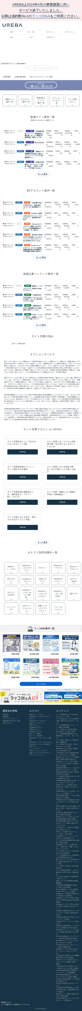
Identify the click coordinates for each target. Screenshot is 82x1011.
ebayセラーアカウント (74, 568)
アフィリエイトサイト (58, 608)
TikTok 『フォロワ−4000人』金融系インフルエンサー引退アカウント (32, 317)
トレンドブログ (11, 608)
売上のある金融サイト (34, 144)
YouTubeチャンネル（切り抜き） (58, 593)
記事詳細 (23, 452)
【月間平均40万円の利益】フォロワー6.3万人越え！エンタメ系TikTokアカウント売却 (32, 298)
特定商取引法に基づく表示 (11, 721)
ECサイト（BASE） (74, 580)
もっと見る (42, 174)
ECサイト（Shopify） (11, 594)
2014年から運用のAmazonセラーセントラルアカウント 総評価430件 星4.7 (32, 216)
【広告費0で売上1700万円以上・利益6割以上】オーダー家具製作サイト (32, 206)
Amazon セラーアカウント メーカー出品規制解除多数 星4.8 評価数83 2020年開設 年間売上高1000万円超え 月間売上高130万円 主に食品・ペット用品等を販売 (32, 248)
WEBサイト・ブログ (11, 568)
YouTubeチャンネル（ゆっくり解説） (27, 593)
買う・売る (31, 32)
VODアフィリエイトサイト (26, 608)
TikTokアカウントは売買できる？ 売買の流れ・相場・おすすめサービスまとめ (67, 787)
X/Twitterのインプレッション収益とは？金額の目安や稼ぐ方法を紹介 (67, 932)
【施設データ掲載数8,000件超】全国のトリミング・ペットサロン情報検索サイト (34, 154)
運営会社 (6, 714)
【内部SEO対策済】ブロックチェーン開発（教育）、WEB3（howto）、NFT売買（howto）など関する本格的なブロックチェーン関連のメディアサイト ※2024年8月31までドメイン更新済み (34, 165)
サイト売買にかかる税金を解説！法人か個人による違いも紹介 (61, 469)
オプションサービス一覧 (56, 100)
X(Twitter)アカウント (58, 580)
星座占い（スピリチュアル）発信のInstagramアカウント (32, 288)
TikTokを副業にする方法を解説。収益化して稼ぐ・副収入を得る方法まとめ (67, 808)
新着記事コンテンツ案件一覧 (41, 100)
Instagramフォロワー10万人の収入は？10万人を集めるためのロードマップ (67, 906)
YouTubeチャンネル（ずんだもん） (42, 593)
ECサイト (42, 568)
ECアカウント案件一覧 (25, 100)
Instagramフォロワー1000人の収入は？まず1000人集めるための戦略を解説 (67, 900)
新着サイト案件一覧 (9, 100)
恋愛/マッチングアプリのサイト (42, 608)
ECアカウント (50, 32)
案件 (11, 32)
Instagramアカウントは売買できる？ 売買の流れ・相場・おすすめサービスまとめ (67, 847)
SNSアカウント (70, 32)
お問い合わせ (7, 723)
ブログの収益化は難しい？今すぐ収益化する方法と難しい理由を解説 (67, 872)
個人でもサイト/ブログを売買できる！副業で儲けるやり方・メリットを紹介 (67, 862)
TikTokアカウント (43, 580)
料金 (11, 37)
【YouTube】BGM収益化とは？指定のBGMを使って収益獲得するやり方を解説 (67, 990)
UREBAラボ (51, 37)
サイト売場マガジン (72, 100)
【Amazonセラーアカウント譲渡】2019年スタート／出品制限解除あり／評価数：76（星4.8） (32, 227)
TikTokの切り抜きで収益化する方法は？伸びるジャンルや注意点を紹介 (67, 802)
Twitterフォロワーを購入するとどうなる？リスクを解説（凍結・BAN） (67, 962)
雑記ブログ (74, 594)
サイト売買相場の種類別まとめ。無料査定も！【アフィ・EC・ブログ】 (20, 494)
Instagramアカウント (26, 580)
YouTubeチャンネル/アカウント (27, 568)
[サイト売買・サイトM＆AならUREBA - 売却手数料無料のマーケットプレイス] (12, 25)
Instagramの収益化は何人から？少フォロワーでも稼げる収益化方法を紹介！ (67, 913)
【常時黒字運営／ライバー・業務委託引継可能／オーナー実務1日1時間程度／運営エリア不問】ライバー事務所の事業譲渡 (34, 134)
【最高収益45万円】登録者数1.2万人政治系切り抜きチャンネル (32, 308)
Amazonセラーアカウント (58, 568)
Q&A (31, 37)
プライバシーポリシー (10, 719)
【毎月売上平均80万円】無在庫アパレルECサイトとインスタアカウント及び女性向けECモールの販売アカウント (32, 238)
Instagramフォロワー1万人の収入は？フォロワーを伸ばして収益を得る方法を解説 (67, 763)
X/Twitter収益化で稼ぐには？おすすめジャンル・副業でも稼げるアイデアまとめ (67, 823)
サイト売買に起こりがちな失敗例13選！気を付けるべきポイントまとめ (61, 444)
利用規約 (6, 716)
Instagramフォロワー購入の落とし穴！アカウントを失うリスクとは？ (67, 951)
